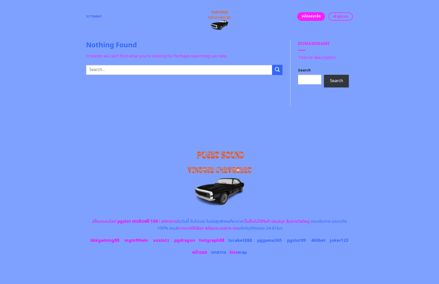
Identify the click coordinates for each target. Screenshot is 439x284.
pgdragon (184, 240)
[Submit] (277, 70)
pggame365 (269, 240)
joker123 (339, 240)
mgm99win (136, 240)
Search (304, 70)
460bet (318, 240)
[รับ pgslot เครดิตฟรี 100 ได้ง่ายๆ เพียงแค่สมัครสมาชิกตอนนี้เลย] (219, 16)
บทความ (218, 252)
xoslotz (161, 240)
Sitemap (94, 16)
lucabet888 (240, 240)
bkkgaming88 (104, 240)
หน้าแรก (199, 252)
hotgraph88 (211, 240)
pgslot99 (296, 240)
